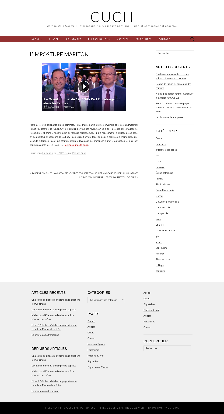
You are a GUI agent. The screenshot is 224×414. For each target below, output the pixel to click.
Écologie (160, 167)
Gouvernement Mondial (167, 201)
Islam (158, 219)
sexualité (160, 271)
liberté (159, 242)
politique (160, 265)
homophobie (162, 213)
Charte (54, 39)
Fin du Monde (163, 184)
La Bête (160, 225)
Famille (159, 178)
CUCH (112, 16)
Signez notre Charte (98, 367)
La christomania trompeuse (169, 117)
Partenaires (144, 39)
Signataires (73, 39)
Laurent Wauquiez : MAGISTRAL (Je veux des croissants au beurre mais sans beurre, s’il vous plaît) (84, 173)
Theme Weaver (134, 408)
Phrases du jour (99, 39)
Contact (164, 39)
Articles (123, 39)
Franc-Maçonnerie (165, 190)
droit (158, 155)
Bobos (159, 138)
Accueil (36, 39)
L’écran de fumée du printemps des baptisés (53, 309)
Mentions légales (96, 344)
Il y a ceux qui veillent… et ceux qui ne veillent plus (108, 177)
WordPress (87, 408)
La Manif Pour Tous (166, 230)
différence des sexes (166, 150)
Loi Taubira (47, 153)
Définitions (161, 144)
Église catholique (164, 173)
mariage (160, 253)
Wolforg (172, 408)
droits (158, 161)
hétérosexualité (163, 207)
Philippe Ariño (79, 153)
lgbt (157, 236)
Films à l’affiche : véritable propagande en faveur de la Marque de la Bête (173, 107)
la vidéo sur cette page (76, 145)
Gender (159, 196)
